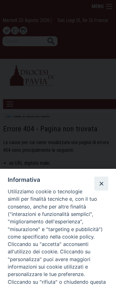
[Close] (101, 183)
